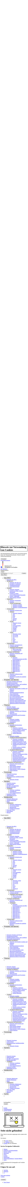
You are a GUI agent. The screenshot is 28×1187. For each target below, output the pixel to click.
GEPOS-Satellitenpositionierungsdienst (17, 692)
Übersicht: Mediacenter (12, 799)
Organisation (10, 599)
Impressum (6, 1153)
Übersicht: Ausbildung (15, 790)
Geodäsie (9, 734)
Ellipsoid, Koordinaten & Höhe (20, 754)
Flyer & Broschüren (14, 805)
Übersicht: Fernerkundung (16, 725)
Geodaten (9, 718)
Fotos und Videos (11, 810)
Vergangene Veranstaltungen (16, 647)
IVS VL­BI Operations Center (17, 696)
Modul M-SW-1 (16, 669)
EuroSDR (15, 627)
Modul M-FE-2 (16, 663)
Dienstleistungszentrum (12, 683)
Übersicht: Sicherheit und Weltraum (18, 711)
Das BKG (7, 578)
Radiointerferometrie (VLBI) (19, 741)
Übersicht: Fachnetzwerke (16, 610)
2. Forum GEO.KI (17, 650)
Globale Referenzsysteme (19, 760)
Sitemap (5, 1149)
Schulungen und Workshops (13, 652)
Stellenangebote (10, 784)
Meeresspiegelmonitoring (15, 698)
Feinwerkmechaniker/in (15, 792)
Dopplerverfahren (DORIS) (19, 747)
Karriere (6, 781)
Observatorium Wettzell (15, 597)
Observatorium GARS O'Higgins (17, 769)
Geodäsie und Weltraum (12, 687)
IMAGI (14, 620)
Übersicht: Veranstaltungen (16, 645)
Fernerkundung (10, 723)
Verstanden (3, 559)
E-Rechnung (13, 675)
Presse (8, 801)
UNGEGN (15, 642)
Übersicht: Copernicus (18, 728)
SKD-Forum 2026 (17, 649)
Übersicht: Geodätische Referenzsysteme (18, 752)
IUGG (14, 639)
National (12, 611)
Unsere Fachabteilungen (15, 603)
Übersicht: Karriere (11, 783)
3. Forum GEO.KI (14, 646)
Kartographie (10, 716)
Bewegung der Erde (17, 755)
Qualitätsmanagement (15, 585)
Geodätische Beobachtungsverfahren (18, 737)
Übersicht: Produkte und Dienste (14, 681)
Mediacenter (8, 797)
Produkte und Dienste (11, 680)
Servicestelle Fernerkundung (13, 685)
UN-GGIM (15, 635)
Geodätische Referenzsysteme (17, 750)
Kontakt (5, 1143)
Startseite (7, 1142)
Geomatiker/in (13, 791)
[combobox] (15, 573)
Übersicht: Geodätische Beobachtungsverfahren (18, 739)
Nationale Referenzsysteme (19, 759)
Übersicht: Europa (17, 623)
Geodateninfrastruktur (15, 720)
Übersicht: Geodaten (14, 719)
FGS (14, 617)
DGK (14, 616)
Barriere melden (7, 1151)
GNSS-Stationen (13, 770)
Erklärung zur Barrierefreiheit (10, 1150)
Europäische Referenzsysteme (20, 758)
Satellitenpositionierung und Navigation (16, 715)
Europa (11, 621)
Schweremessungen (17, 748)
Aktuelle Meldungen (11, 800)
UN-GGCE (15, 636)
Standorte (9, 588)
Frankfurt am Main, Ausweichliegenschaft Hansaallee (17, 594)
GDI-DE (15, 618)
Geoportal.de (13, 722)
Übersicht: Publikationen (15, 804)
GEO (14, 640)
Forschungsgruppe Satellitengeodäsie (15, 776)
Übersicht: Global (17, 634)
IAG (14, 638)
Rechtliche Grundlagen (15, 584)
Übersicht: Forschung (12, 774)
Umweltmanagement (14, 586)
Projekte (9, 778)
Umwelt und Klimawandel (13, 708)
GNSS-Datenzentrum (15, 695)
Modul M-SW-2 (16, 671)
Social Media (10, 811)
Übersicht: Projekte (14, 779)
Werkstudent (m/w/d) (12, 795)
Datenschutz (6, 1157)
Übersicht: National (17, 613)
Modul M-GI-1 (16, 667)
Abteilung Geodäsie (17, 604)
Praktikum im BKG (11, 794)
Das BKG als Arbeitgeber (13, 785)
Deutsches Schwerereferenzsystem (18, 700)
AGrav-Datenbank (14, 694)
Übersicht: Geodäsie (14, 736)
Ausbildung (9, 788)
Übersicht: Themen (11, 706)
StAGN (14, 631)
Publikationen (10, 803)
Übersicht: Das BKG (12, 579)
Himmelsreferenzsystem (18, 756)
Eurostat (14, 628)
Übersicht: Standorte (14, 589)
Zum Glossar (7, 1182)
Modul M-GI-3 (16, 668)
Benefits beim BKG (11, 787)
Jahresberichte (13, 807)
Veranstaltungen (10, 643)
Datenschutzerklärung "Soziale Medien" (13, 1158)
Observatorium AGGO (15, 767)
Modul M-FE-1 (16, 661)
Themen (7, 705)
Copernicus (12, 726)
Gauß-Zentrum (10, 775)
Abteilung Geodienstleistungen (20, 607)
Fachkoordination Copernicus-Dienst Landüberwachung (20, 730)
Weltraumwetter (13, 713)
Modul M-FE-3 (16, 664)
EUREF (14, 629)
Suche (6, 1140)
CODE (14, 624)
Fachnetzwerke (10, 609)
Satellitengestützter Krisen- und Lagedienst (17, 684)
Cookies (2, 1176)
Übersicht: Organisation (15, 600)
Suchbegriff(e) (4, 573)
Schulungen (12, 656)
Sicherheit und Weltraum (12, 709)
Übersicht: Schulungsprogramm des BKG (20, 658)
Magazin (9, 812)
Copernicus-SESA (17, 732)
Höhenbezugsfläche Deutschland (17, 703)
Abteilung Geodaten (17, 606)
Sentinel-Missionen (17, 733)
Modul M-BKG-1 (17, 660)
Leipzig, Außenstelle (14, 596)
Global (11, 632)
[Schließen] (4, 928)
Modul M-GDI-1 (17, 665)
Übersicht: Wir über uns (15, 582)
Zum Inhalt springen (5, 560)
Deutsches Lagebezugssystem (17, 699)
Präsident (12, 602)
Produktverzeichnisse (15, 808)
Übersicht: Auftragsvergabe (16, 674)
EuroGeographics (17, 625)
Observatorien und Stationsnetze (14, 762)
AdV (14, 614)
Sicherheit (12, 712)
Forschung (7, 772)
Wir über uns (10, 581)
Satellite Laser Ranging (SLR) (20, 743)
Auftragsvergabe (10, 672)
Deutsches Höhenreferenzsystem (17, 702)
